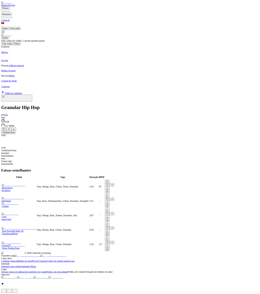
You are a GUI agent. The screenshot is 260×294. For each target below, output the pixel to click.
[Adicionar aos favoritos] (3, 129)
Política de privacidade (57, 272)
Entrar (5, 28)
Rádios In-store (25, 261)
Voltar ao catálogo (13, 93)
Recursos (6, 14)
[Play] (16, 98)
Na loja (11, 5)
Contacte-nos (68, 261)
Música (4, 5)
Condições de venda (36, 272)
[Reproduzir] (107, 181)
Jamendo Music (28, 266)
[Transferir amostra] (13, 129)
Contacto (5, 20)
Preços (5, 8)
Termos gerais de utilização (14, 272)
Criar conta (15, 28)
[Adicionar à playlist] (8, 129)
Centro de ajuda (54, 261)
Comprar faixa (8, 132)
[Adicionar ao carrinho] (107, 191)
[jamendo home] (6, 2)
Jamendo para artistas (11, 266)
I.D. (6, 115)
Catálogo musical (9, 261)
